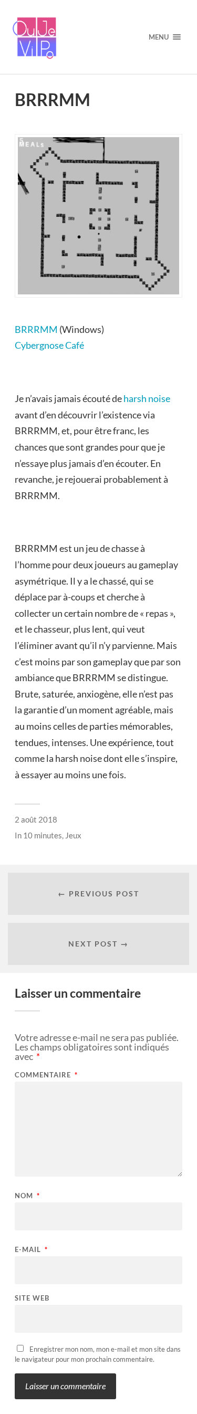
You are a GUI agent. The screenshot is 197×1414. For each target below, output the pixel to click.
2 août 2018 (36, 819)
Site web (32, 1298)
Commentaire (46, 1075)
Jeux (73, 835)
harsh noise (146, 398)
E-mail (31, 1249)
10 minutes (42, 835)
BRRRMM (36, 329)
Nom (27, 1195)
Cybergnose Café (49, 345)
